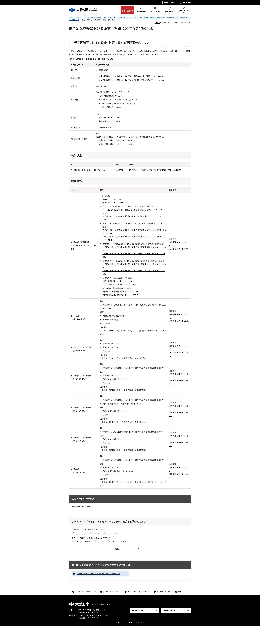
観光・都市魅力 (97, 18)
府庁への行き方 (138, 610)
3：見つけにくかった (118, 541)
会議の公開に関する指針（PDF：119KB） (116, 140)
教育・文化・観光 (85, 18)
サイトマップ (183, 592)
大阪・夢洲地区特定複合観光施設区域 (152, 18)
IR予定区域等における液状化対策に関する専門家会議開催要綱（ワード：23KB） (132, 80)
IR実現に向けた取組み (131, 18)
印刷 (158, 22)
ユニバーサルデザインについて (138, 592)
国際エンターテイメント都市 (113, 18)
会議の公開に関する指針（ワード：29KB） (120, 284)
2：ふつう (95, 533)
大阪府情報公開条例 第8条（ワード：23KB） (121, 295)
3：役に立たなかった (113, 533)
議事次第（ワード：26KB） (113, 203)
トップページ (73, 18)
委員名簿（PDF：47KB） (109, 117)
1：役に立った (79, 533)
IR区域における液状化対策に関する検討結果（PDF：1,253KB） (155, 170)
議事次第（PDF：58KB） (112, 199)
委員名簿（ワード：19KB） (110, 121)
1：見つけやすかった (82, 541)
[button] (168, 2)
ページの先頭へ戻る (192, 603)
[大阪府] (85, 10)
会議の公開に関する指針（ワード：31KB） (116, 144)
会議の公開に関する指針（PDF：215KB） (119, 281)
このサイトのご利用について (85, 592)
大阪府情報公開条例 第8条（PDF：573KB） (120, 292)
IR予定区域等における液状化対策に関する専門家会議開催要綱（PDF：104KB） (132, 76)
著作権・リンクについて (112, 592)
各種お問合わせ (169, 610)
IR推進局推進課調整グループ (82, 506)
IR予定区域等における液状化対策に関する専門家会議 (103, 565)
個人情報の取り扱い (164, 592)
